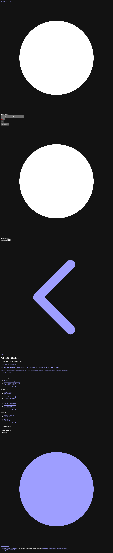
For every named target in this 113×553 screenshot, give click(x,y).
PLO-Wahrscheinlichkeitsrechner (12, 383)
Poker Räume (7, 380)
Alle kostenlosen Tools (9, 386)
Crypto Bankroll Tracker (10, 405)
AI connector (7, 416)
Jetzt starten (4, 124)
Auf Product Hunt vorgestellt (8, 549)
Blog (5, 418)
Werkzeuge (10, 117)
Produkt (3, 117)
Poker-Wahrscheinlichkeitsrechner (12, 382)
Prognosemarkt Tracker (9, 407)
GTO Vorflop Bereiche (9, 384)
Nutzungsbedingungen (61, 548)
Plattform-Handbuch (9, 415)
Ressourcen (18, 117)
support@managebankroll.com (9, 548)
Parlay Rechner (7, 393)
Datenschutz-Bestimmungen (49, 548)
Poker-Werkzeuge (6, 426)
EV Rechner (7, 394)
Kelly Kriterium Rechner (10, 396)
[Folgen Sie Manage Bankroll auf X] (1, 551)
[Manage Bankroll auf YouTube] (3, 551)
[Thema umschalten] (2, 121)
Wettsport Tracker (8, 392)
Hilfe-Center (7, 420)
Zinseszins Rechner (8, 406)
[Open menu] (9, 240)
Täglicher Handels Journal (10, 403)
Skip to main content (6, 1)
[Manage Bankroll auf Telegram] (5, 551)
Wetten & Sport (5, 428)
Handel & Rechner (6, 430)
